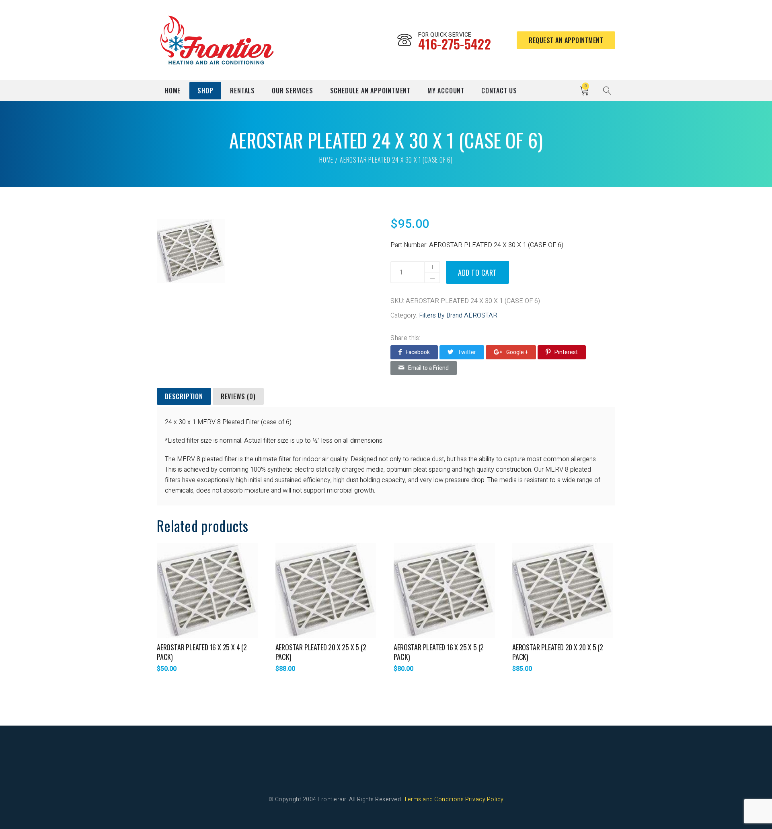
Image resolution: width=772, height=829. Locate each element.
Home (173, 90)
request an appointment (566, 40)
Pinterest (566, 352)
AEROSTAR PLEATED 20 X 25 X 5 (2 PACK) (320, 652)
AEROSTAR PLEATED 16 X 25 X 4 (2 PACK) (202, 652)
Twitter (467, 352)
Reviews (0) (238, 396)
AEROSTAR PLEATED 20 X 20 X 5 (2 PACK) (557, 652)
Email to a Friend (428, 368)
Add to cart (477, 272)
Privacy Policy (484, 799)
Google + (517, 352)
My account (445, 90)
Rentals (242, 90)
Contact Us (499, 90)
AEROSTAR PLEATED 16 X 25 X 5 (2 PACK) (439, 652)
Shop (205, 90)
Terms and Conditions (434, 799)
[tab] (184, 396)
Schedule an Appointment (370, 90)
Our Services (292, 90)
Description (184, 396)
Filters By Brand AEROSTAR (458, 315)
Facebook (418, 352)
